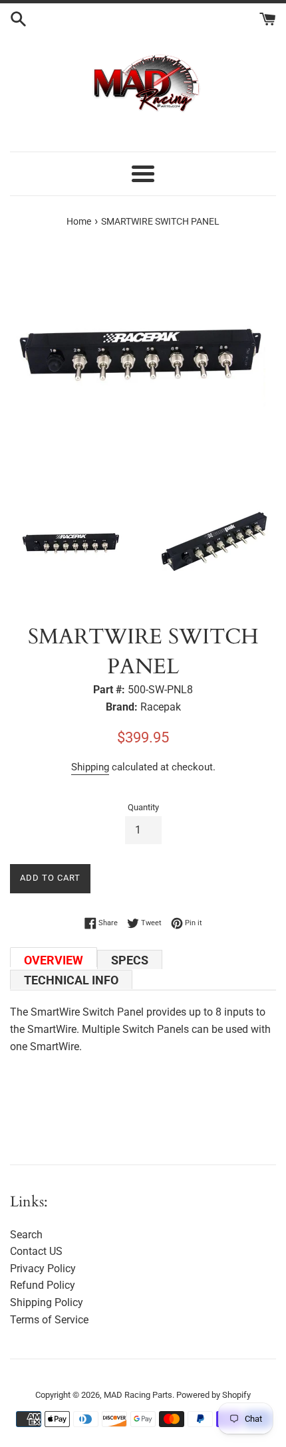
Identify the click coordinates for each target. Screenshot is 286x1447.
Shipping (90, 767)
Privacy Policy (43, 1268)
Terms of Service (49, 1319)
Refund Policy (42, 1285)
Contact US (36, 1251)
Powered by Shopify (213, 1395)
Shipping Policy (46, 1302)
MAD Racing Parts (138, 1395)
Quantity (143, 807)
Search (26, 1234)
